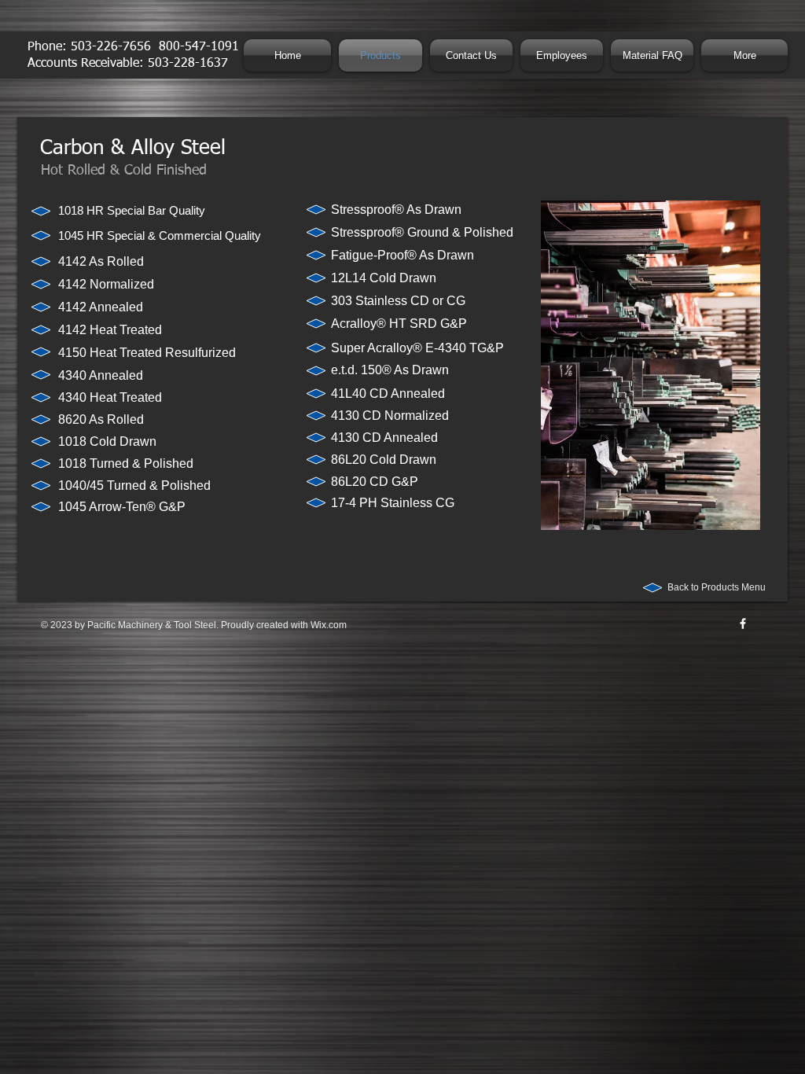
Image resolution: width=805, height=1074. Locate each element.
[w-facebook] (743, 623)
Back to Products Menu (716, 587)
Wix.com (329, 625)
